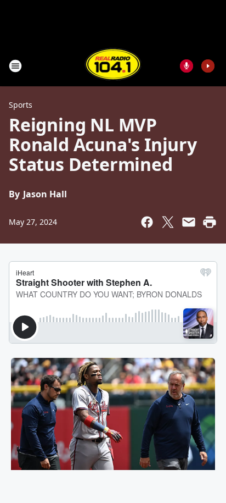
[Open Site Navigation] (15, 66)
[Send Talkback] (186, 66)
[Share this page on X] (168, 222)
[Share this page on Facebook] (147, 222)
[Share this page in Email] (188, 222)
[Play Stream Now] (207, 66)
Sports (20, 105)
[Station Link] (113, 66)
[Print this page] (209, 222)
